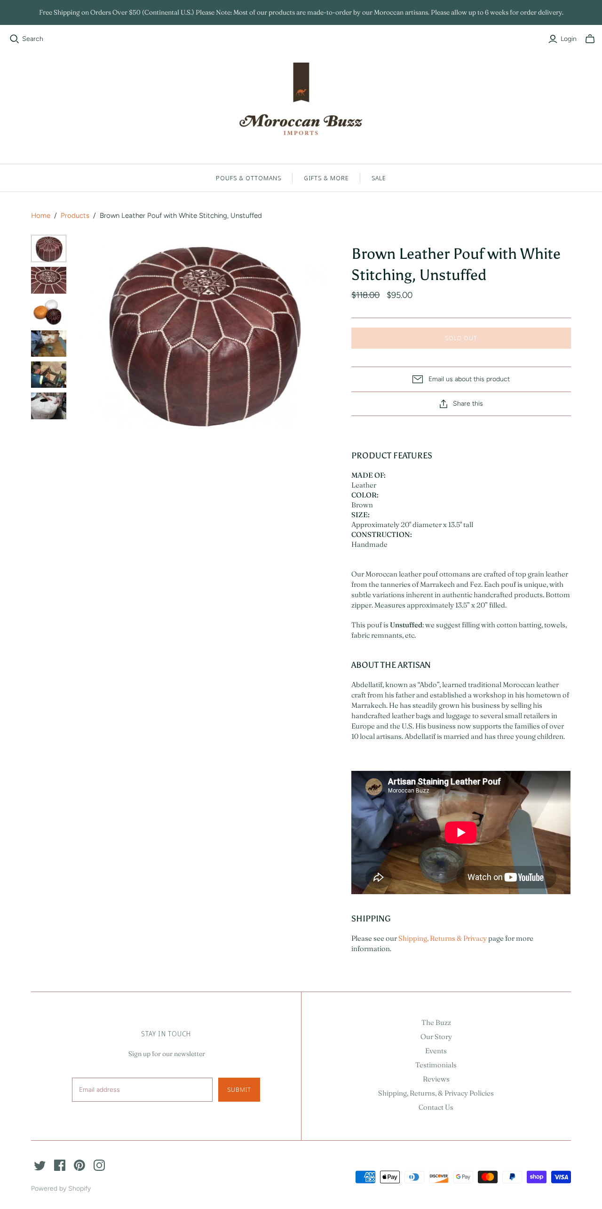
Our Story (436, 1036)
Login (569, 39)
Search (32, 39)
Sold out (461, 338)
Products (75, 215)
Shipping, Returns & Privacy (442, 938)
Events (436, 1050)
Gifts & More (326, 178)
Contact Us (436, 1107)
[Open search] (14, 39)
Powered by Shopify (61, 1189)
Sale (379, 178)
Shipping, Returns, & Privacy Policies (436, 1093)
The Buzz (436, 1022)
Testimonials (436, 1064)
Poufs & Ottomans (249, 178)
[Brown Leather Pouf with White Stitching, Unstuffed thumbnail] (48, 248)
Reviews (436, 1078)
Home (40, 215)
